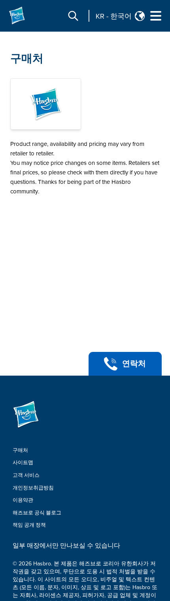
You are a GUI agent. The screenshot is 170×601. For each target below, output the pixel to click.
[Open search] (73, 16)
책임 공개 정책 (29, 525)
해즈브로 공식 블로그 (37, 513)
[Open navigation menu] (156, 16)
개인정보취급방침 (33, 488)
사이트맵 (23, 462)
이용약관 (23, 500)
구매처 (26, 58)
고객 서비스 (26, 475)
